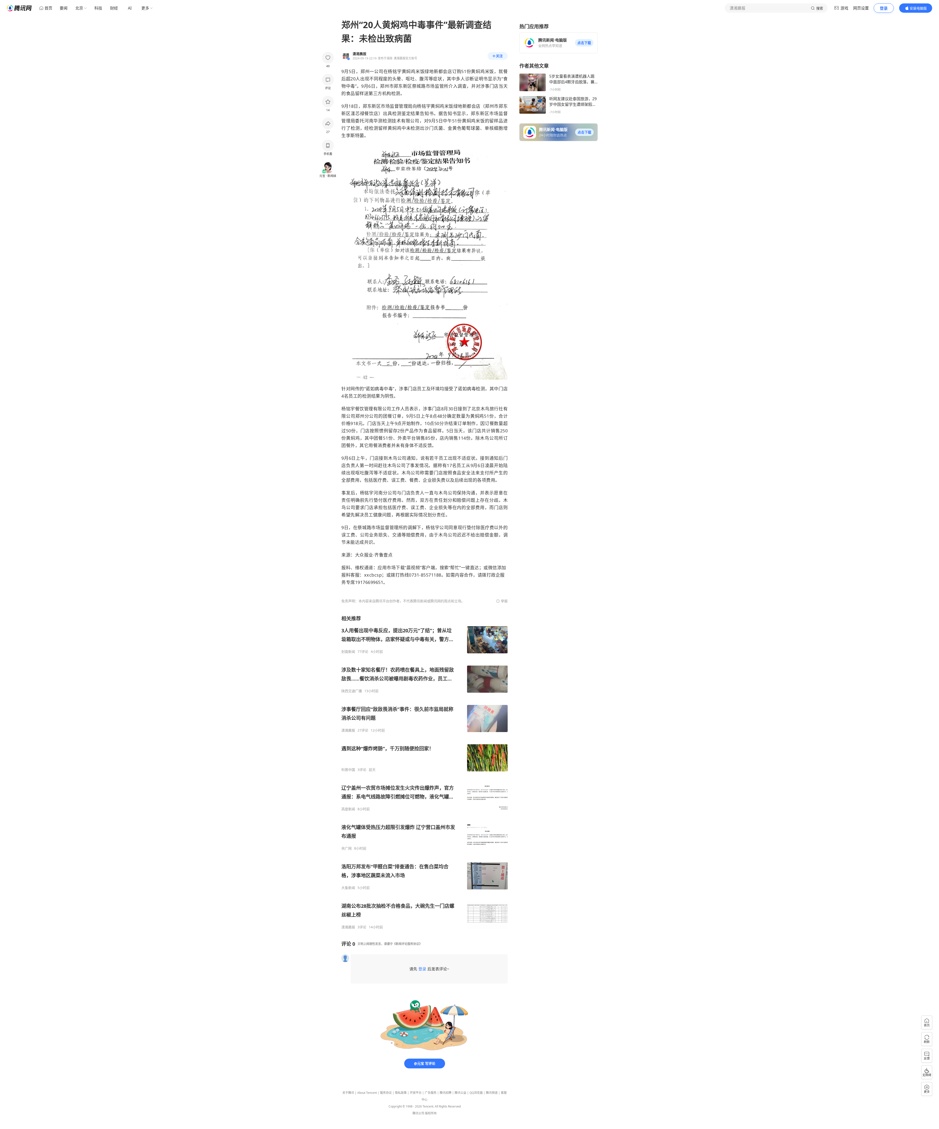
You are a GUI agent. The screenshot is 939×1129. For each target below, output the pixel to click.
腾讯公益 (460, 1093)
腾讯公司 (418, 1113)
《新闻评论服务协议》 (407, 944)
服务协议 (386, 1093)
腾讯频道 (492, 1093)
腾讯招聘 (445, 1093)
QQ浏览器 (476, 1093)
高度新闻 (348, 809)
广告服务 (430, 1093)
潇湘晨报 (348, 730)
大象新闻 (348, 887)
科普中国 (348, 769)
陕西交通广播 (351, 691)
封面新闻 (348, 651)
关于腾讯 (348, 1093)
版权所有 (431, 1113)
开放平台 (416, 1093)
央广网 (346, 848)
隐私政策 (401, 1093)
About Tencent (367, 1093)
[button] (584, 42)
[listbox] (424, 772)
